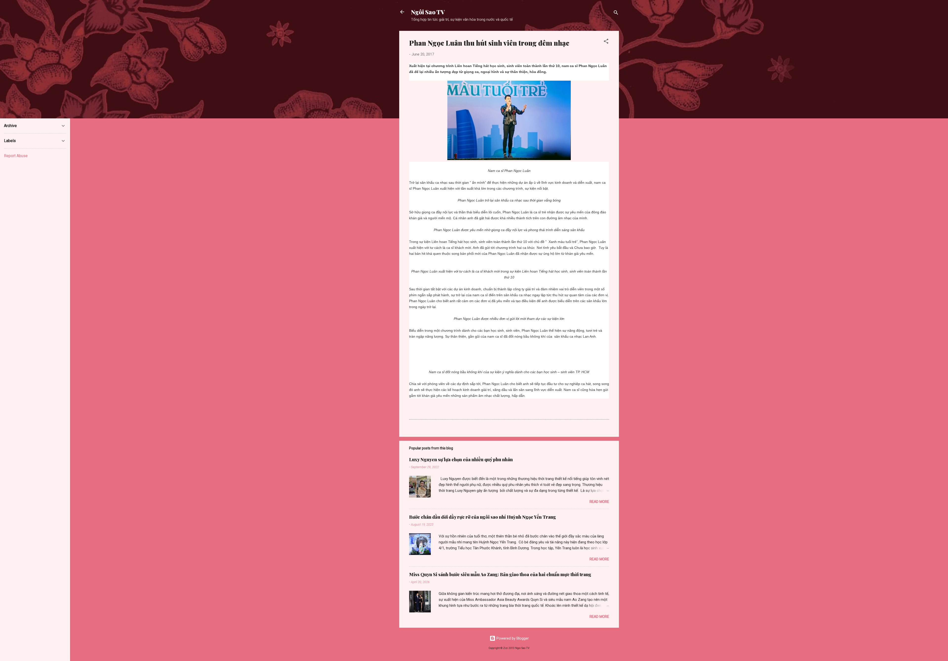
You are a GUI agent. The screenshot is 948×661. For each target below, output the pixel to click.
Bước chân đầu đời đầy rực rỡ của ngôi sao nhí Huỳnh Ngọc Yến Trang (482, 517)
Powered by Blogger (512, 638)
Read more (599, 501)
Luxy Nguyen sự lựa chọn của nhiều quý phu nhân (461, 459)
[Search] (616, 13)
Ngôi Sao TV (428, 12)
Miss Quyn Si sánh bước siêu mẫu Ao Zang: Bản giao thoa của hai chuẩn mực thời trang (500, 574)
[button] (606, 42)
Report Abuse (16, 155)
